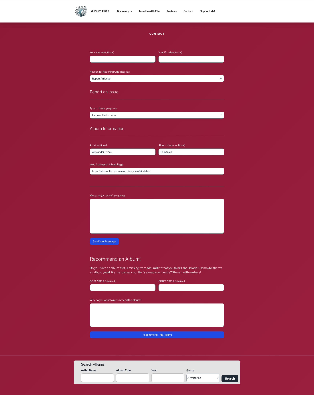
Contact (188, 11)
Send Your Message (104, 241)
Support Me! (207, 11)
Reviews (171, 11)
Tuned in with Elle (149, 11)
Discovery (123, 11)
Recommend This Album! (157, 334)
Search (230, 378)
